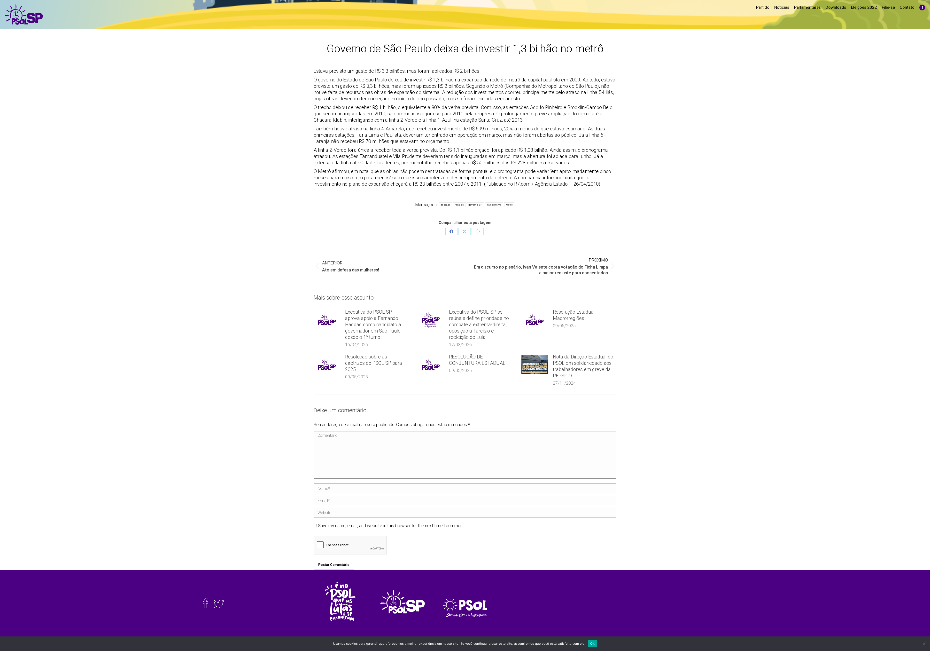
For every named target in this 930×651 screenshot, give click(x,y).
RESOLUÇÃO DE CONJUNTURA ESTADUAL (477, 360)
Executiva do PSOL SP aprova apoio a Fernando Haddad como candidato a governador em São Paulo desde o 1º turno (373, 324)
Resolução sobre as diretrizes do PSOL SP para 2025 (373, 363)
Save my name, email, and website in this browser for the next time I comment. (391, 525)
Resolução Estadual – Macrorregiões (576, 315)
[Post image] (327, 319)
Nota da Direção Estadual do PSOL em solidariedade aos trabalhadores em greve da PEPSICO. (583, 366)
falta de (459, 204)
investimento (494, 204)
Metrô (509, 204)
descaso (445, 204)
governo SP (475, 204)
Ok (592, 643)
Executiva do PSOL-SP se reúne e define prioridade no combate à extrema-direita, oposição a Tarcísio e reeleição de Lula (479, 324)
